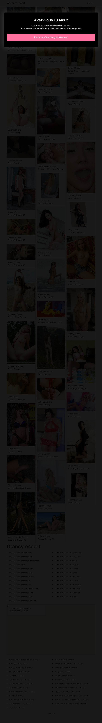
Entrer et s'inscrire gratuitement (51, 37)
